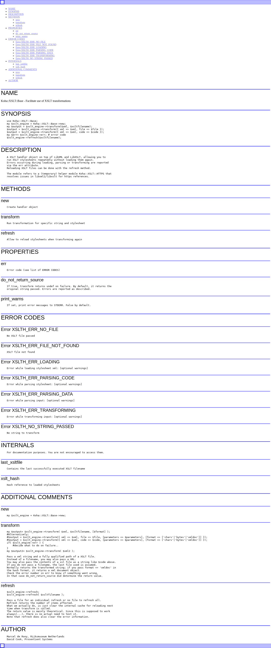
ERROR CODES (16, 39)
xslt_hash (20, 66)
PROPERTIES (15, 28)
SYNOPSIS (13, 11)
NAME (11, 8)
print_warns (21, 36)
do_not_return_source (27, 33)
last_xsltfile (21, 64)
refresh (19, 25)
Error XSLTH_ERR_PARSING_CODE (34, 50)
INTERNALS (14, 61)
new (18, 19)
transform (20, 22)
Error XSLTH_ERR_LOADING (31, 47)
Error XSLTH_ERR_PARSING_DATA (34, 53)
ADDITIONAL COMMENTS (22, 69)
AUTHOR (13, 80)
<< (2, 2)
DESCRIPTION (16, 14)
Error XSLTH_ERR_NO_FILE (31, 42)
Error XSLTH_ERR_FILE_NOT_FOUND (36, 44)
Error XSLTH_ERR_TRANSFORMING (35, 55)
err (17, 30)
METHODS (14, 17)
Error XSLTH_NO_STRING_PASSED (34, 58)
